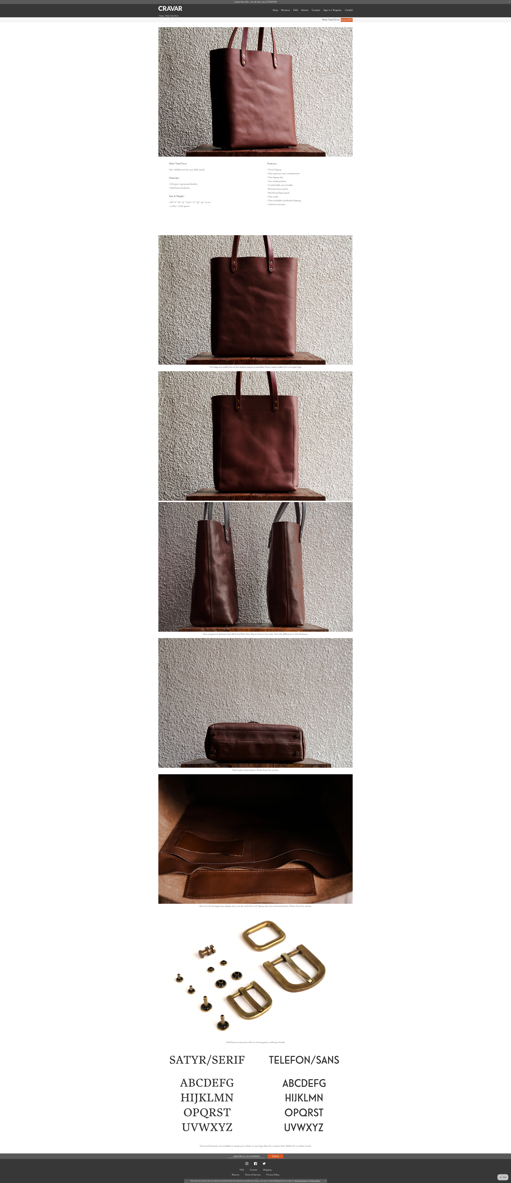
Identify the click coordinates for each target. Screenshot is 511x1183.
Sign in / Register (332, 10)
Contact (316, 10)
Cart (349, 10)
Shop (275, 10)
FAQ (295, 10)
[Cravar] (170, 8)
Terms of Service (253, 1175)
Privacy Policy (272, 1175)
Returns (235, 1175)
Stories (304, 10)
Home (161, 16)
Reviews (285, 10)
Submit (275, 1156)
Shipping (267, 1170)
